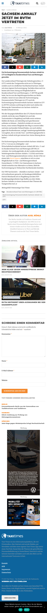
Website (4, 380)
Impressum (6, 569)
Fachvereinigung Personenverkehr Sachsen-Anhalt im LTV (22, 195)
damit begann (15, 158)
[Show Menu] (3, 3)
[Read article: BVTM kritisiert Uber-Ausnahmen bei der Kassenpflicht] (23, 289)
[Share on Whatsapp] (27, 67)
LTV (4, 199)
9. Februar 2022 (21, 28)
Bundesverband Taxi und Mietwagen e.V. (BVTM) (24, 192)
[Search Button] (37, 3)
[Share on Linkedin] (42, 67)
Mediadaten (10, 598)
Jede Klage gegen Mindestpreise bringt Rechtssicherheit (23, 423)
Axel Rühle (8, 28)
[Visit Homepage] (19, 3)
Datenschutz (6, 572)
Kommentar (7, 334)
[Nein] (44, 607)
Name (4, 361)
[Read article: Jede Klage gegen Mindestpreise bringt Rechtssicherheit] (23, 256)
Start (3, 10)
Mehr (27, 610)
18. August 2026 (7, 275)
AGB (3, 566)
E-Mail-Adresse (8, 371)
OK (21, 610)
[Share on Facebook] (5, 67)
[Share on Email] (19, 67)
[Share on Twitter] (12, 67)
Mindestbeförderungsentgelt (15, 264)
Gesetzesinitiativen (11, 297)
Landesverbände (11, 10)
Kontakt (5, 563)
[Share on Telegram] (34, 67)
